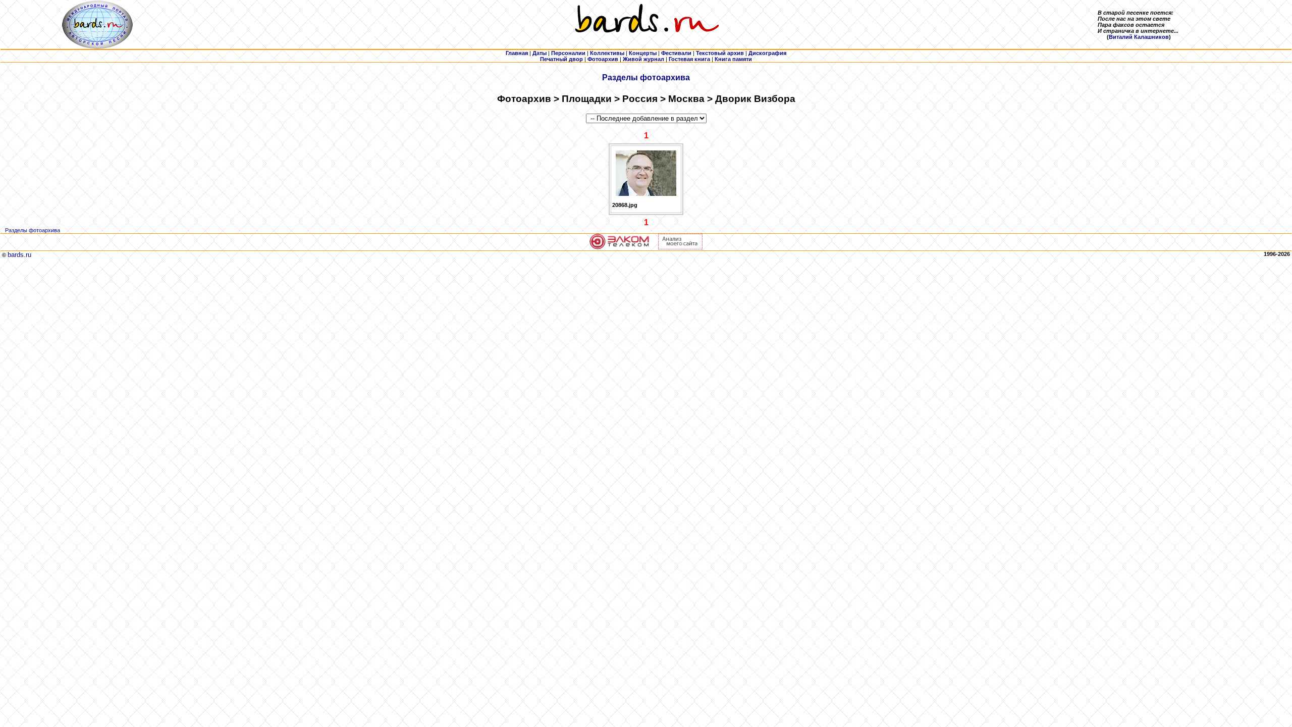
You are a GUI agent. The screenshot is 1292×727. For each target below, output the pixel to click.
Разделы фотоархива (646, 77)
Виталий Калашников (1139, 37)
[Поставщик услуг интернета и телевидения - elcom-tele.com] (619, 247)
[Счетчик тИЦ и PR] (680, 247)
